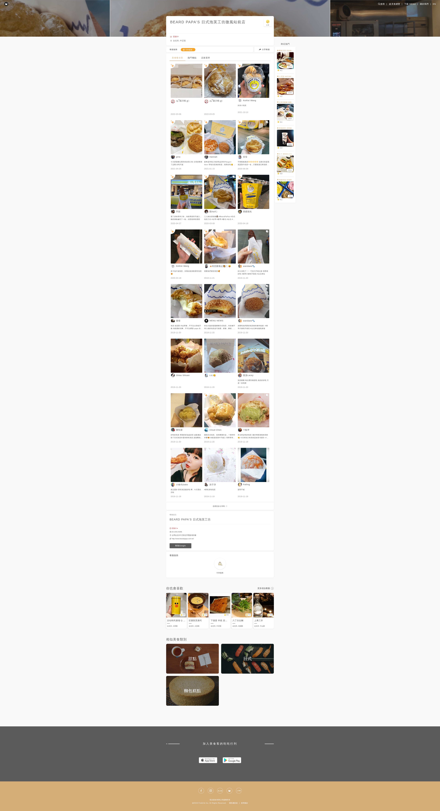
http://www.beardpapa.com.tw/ (183, 539)
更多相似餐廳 (263, 588)
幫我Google (180, 546)
